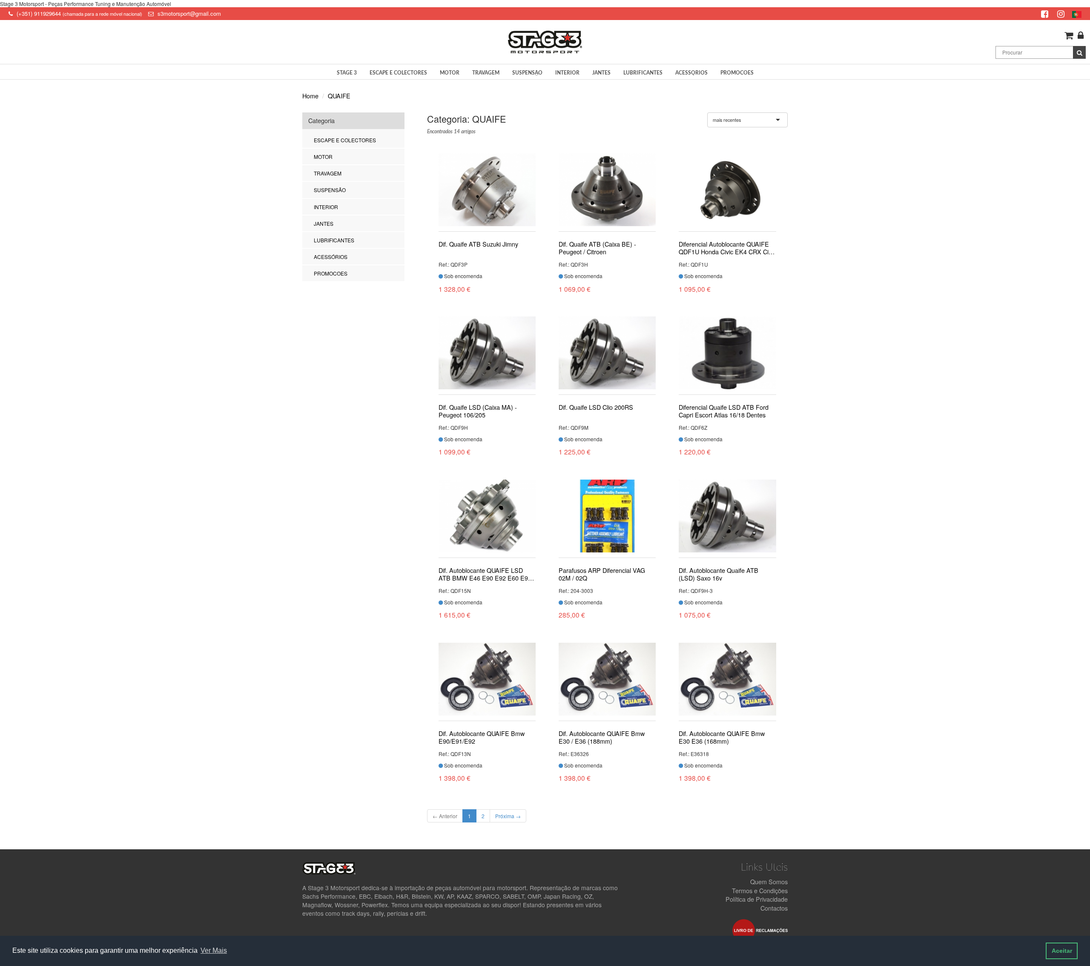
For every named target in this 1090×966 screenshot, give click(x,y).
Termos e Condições (760, 890)
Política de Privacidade (757, 898)
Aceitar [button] (1062, 950)
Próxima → (508, 815)
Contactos (774, 907)
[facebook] (1045, 13)
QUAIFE (339, 95)
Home (310, 95)
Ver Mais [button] (214, 950)
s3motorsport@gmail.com (189, 13)
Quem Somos (769, 881)
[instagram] (1062, 13)
